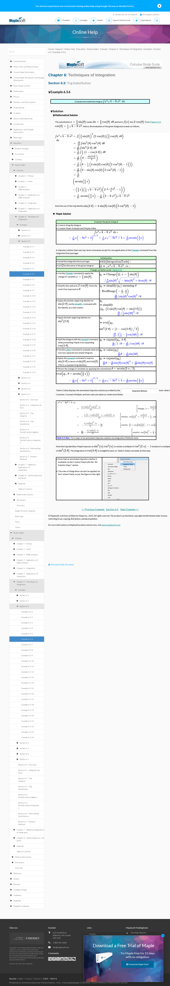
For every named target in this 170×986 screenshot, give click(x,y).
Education (17, 143)
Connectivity (18, 124)
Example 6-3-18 (29, 339)
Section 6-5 (25, 383)
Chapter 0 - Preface (26, 176)
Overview (20, 505)
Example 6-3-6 (28, 274)
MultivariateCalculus (25, 494)
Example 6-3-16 (29, 328)
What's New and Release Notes (26, 67)
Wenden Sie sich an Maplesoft (126, 14)
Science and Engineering (22, 118)
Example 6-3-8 (28, 285)
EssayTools (19, 154)
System (16, 879)
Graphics (17, 113)
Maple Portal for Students (25, 511)
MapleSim (17, 901)
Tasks (17, 522)
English (20, 979)
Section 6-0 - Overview (29, 399)
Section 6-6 (25, 389)
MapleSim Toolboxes (21, 906)
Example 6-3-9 (28, 290)
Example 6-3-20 (29, 350)
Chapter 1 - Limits (25, 181)
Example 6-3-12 (29, 307)
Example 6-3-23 (29, 367)
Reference (17, 873)
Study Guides (20, 165)
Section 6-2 (25, 236)
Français (29, 979)
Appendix (21, 483)
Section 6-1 (25, 230)
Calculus (20, 170)
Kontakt (52, 927)
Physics (16, 97)
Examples (23, 225)
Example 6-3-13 (29, 312)
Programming (18, 107)
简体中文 (53, 979)
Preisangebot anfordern (150, 14)
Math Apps (17, 137)
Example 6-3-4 (28, 263)
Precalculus (21, 500)
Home (51, 49)
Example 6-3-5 (28, 268)
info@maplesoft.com (61, 947)
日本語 (45, 979)
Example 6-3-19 (29, 345)
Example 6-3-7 (28, 279)
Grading (18, 159)
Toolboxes (17, 895)
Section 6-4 (25, 378)
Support (59, 49)
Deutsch (37, 979)
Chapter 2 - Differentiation (27, 554)
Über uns (13, 927)
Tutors (18, 527)
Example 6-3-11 (29, 301)
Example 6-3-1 (28, 246)
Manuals (16, 884)
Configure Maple (20, 890)
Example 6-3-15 (29, 323)
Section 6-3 (25, 241)
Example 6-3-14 (29, 317)
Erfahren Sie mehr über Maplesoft (20, 964)
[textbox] (114, 101)
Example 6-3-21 (29, 356)
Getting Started (19, 61)
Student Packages (22, 148)
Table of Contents (25, 489)
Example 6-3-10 (29, 296)
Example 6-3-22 (29, 361)
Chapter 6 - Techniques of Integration (125, 49)
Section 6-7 (25, 394)
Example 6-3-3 (28, 257)
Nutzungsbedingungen (71, 983)
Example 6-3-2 (28, 252)
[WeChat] (74, 959)
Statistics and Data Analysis (24, 102)
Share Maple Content (21, 86)
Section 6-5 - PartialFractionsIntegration (30, 440)
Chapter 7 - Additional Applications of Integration (27, 467)
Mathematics (18, 91)
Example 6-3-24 (29, 372)
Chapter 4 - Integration (27, 203)
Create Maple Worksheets (24, 72)
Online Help (69, 49)
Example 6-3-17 (29, 334)
